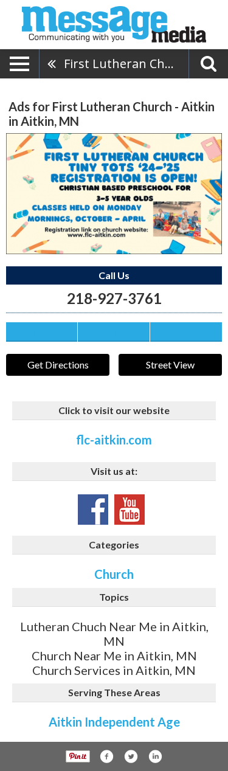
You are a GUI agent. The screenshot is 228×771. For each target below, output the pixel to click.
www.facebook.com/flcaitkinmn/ (93, 509)
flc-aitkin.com (114, 439)
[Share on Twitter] (131, 756)
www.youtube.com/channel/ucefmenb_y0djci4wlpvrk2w (129, 509)
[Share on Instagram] (155, 756)
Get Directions (58, 364)
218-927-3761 (114, 298)
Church (114, 574)
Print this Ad (113, 331)
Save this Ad (41, 331)
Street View (170, 364)
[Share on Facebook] (106, 756)
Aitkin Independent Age (114, 721)
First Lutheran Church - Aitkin (126, 63)
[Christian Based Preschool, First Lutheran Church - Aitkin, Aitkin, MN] (114, 193)
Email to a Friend (186, 331)
